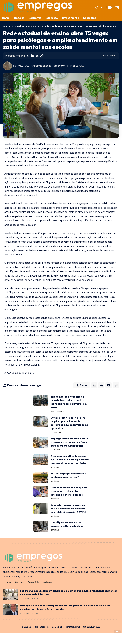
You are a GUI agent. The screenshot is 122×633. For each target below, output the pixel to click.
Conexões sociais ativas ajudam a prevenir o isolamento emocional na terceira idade (69, 491)
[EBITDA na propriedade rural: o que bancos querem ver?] (40, 477)
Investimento (57, 411)
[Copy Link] (42, 55)
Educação (59, 66)
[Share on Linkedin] (32, 55)
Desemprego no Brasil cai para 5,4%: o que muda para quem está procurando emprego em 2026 (70, 460)
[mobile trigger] (116, 7)
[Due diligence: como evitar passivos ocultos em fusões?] (40, 526)
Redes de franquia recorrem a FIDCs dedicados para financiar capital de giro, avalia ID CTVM (68, 508)
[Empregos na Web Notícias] (38, 7)
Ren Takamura (21, 66)
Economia (55, 450)
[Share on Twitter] (28, 55)
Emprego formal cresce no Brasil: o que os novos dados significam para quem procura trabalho (69, 442)
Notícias (55, 467)
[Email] (108, 385)
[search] (97, 7)
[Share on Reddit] (37, 55)
